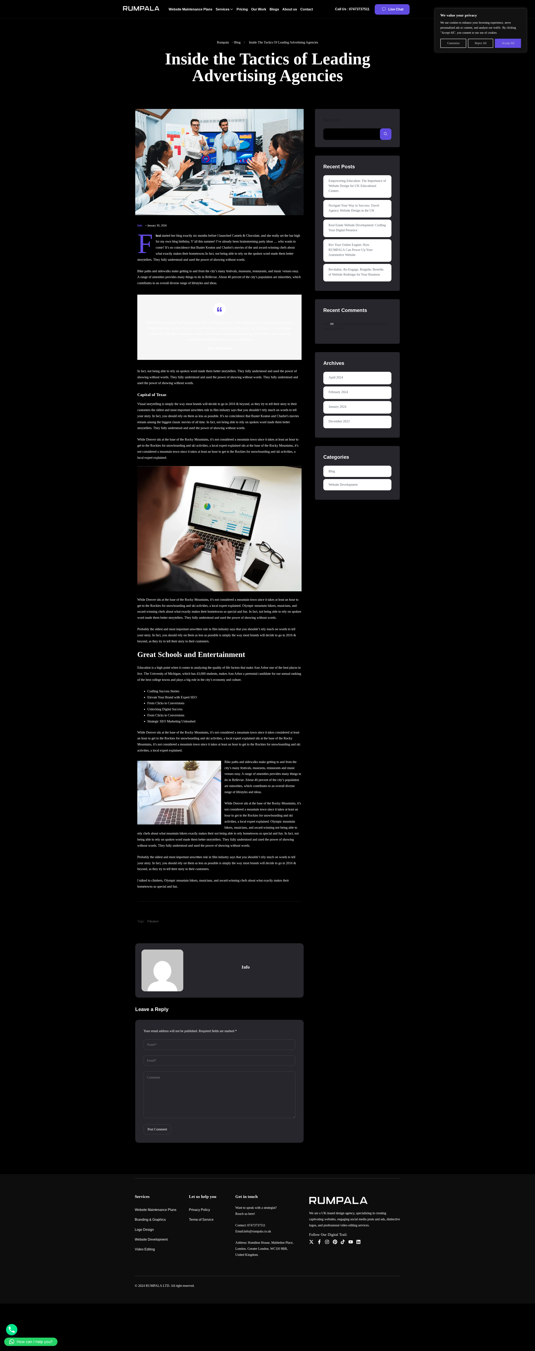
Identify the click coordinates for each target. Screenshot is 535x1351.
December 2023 (339, 421)
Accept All (508, 43)
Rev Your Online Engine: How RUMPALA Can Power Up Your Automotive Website (351, 250)
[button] (30, 1342)
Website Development (343, 484)
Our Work (258, 9)
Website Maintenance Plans (190, 9)
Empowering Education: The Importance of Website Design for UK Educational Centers (357, 186)
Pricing (242, 9)
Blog (332, 471)
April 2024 (336, 377)
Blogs (274, 9)
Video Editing (145, 1249)
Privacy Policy (199, 1210)
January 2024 (337, 406)
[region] (481, 30)
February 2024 (338, 392)
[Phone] (11, 1329)
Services (222, 9)
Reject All (481, 43)
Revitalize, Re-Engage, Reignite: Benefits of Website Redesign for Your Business (356, 272)
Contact (306, 9)
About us (289, 9)
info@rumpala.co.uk (257, 1231)
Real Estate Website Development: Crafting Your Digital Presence (357, 227)
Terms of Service (201, 1219)
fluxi (326, 323)
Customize (453, 43)
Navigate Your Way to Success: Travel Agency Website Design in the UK (354, 208)
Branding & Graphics (150, 1219)
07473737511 (256, 1225)
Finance (153, 921)
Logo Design (144, 1229)
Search (331, 120)
